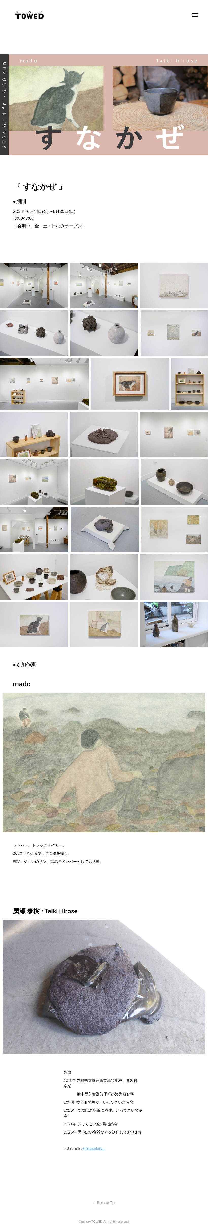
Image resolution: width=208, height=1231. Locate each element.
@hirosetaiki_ (94, 1148)
